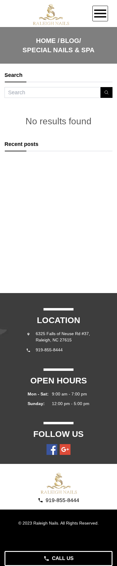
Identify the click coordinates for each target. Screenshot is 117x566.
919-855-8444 (49, 349)
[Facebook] (51, 449)
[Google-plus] (65, 449)
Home (46, 40)
